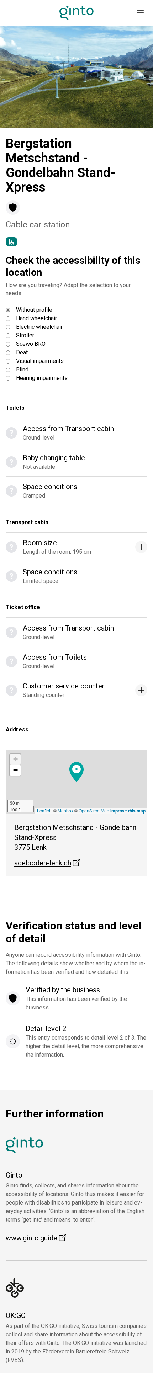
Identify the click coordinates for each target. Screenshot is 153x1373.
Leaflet (43, 811)
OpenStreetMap (94, 811)
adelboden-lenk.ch (47, 863)
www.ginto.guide (36, 1238)
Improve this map (128, 811)
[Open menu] (140, 13)
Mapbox (65, 811)
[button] (19, 77)
